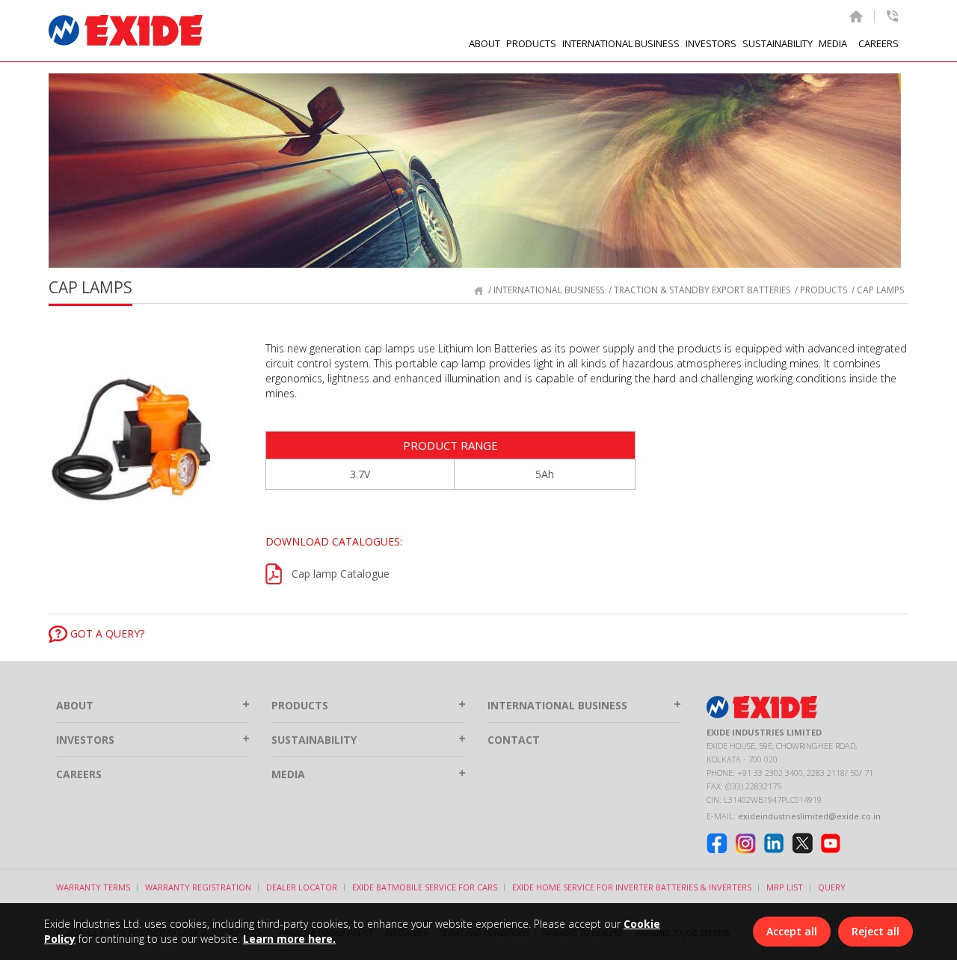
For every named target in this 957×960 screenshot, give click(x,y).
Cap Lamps (880, 290)
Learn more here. (289, 939)
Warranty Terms (93, 887)
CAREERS (878, 43)
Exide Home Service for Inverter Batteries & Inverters (631, 887)
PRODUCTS (299, 705)
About (74, 705)
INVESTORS (711, 43)
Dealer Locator (301, 887)
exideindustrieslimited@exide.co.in (809, 816)
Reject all (875, 931)
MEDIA (833, 43)
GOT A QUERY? (105, 633)
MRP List (784, 887)
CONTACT (513, 740)
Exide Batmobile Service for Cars (424, 887)
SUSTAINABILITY (777, 43)
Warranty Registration (198, 887)
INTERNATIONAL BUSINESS (621, 43)
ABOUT (484, 43)
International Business (548, 290)
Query (832, 887)
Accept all (791, 931)
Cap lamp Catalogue (341, 573)
